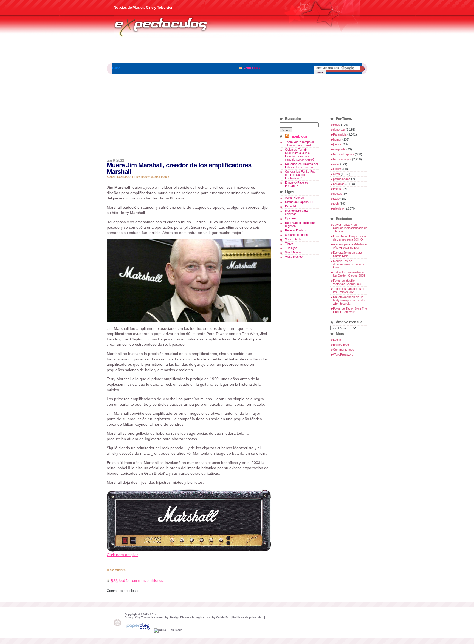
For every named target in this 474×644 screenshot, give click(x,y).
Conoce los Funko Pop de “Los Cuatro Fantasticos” (300, 175)
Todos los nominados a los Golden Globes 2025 (349, 274)
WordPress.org (343, 354)
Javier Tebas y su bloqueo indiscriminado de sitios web (350, 228)
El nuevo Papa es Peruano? (296, 184)
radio (336, 198)
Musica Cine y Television (168, 26)
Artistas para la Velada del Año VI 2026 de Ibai (350, 246)
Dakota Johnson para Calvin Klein (347, 254)
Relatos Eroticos (296, 230)
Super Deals (293, 239)
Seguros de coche (297, 234)
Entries (248, 67)
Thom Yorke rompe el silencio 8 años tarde (299, 143)
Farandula (339, 134)
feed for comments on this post (137, 581)
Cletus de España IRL (299, 202)
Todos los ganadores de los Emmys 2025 (349, 290)
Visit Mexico (293, 252)
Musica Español (343, 154)
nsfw (336, 164)
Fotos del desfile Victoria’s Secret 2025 (347, 282)
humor (337, 139)
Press (337, 188)
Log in (337, 339)
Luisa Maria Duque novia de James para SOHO (349, 237)
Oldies (337, 169)
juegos (337, 144)
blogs (336, 124)
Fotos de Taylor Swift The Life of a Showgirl (350, 310)
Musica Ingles (160, 176)
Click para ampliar (122, 555)
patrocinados (341, 179)
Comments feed (343, 349)
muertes (120, 569)
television (339, 208)
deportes (339, 129)
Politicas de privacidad (247, 617)
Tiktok (289, 243)
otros (336, 174)
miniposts (339, 149)
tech (336, 203)
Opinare (290, 218)
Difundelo (291, 206)
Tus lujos (291, 248)
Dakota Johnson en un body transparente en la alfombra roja (349, 300)
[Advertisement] (237, 50)
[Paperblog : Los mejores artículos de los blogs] (139, 629)
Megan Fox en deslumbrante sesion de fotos (349, 264)
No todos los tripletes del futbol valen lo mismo (301, 165)
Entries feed (341, 344)
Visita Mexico (294, 256)
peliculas (339, 183)
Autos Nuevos (294, 197)
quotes (337, 193)
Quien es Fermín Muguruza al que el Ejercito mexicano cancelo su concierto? (299, 154)
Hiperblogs (298, 136)
